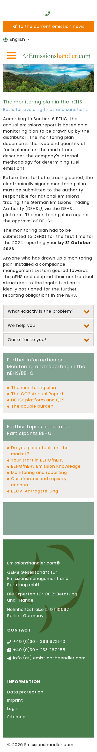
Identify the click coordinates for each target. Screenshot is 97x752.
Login (13, 708)
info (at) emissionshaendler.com (49, 658)
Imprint (15, 700)
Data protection (25, 692)
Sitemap (16, 717)
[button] (48, 311)
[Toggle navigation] (11, 55)
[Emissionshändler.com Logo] (57, 55)
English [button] (18, 39)
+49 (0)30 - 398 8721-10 (39, 641)
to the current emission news (52, 26)
